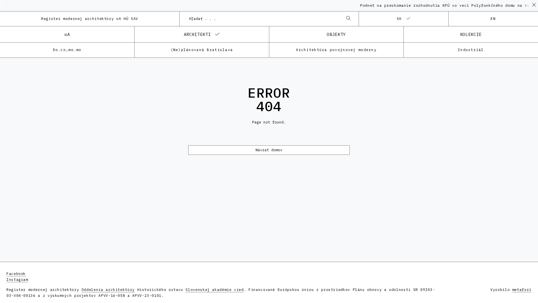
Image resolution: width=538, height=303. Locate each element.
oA (67, 34)
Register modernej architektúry (89, 18)
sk (399, 18)
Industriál (471, 49)
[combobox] (263, 19)
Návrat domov (269, 150)
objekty (336, 34)
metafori (522, 289)
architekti (197, 34)
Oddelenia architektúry (108, 289)
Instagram (17, 279)
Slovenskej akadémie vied (214, 289)
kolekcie (471, 34)
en (493, 18)
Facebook (16, 273)
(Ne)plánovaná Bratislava (202, 49)
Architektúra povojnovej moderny (336, 49)
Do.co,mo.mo (67, 49)
